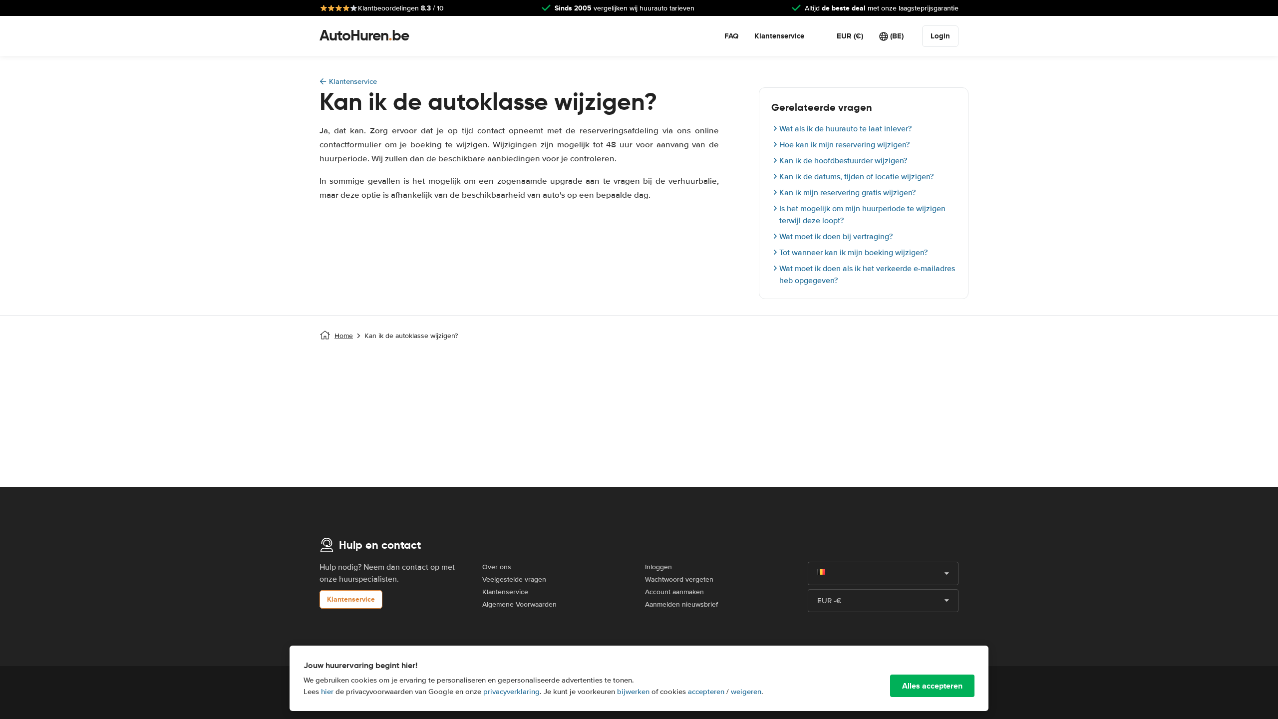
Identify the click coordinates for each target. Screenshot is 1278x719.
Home (343, 336)
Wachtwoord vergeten (679, 579)
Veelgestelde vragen (514, 579)
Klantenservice (779, 35)
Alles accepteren (932, 686)
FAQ (731, 35)
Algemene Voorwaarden (519, 604)
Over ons (496, 567)
